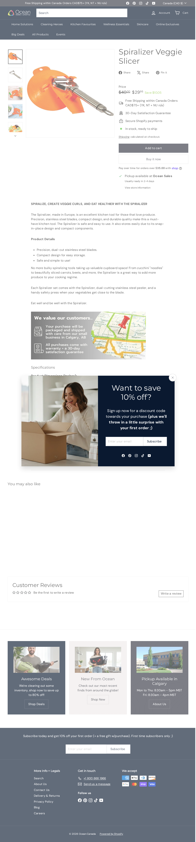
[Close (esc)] (172, 377)
